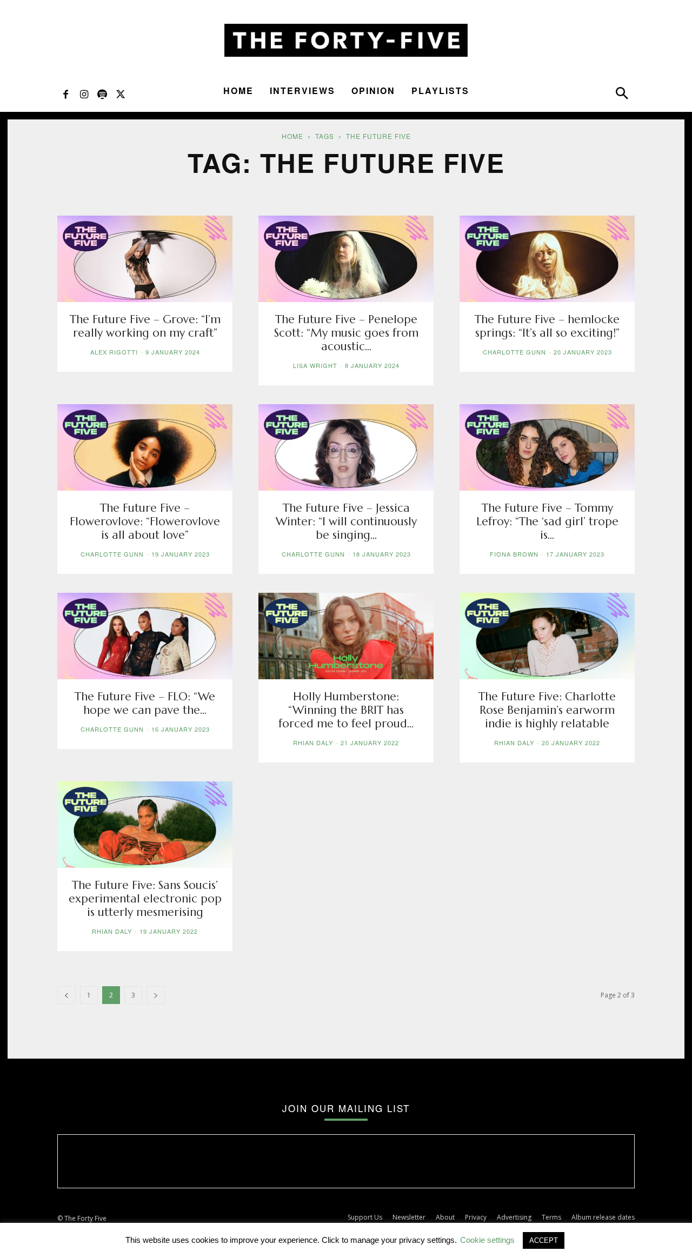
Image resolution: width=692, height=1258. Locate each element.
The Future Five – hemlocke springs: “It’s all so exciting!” (547, 326)
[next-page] (156, 995)
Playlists (440, 90)
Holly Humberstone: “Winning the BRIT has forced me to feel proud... (346, 710)
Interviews (302, 90)
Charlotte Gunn (514, 351)
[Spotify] (102, 93)
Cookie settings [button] (487, 1239)
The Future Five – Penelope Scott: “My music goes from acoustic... (346, 332)
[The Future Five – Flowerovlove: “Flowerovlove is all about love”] (144, 447)
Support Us (365, 1217)
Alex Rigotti (114, 351)
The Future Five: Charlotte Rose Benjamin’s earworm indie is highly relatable (547, 710)
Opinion (373, 90)
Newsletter (408, 1217)
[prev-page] (66, 995)
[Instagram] (84, 93)
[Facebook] (65, 93)
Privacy (476, 1217)
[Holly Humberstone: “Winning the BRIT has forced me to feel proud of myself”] (346, 636)
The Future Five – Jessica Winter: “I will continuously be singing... (346, 521)
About (445, 1217)
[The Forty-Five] (346, 40)
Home (238, 90)
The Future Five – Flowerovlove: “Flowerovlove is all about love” (145, 521)
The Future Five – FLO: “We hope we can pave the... (145, 703)
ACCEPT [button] (543, 1240)
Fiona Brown (514, 554)
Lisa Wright (315, 365)
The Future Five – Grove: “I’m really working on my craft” (145, 326)
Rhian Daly (313, 742)
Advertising (514, 1217)
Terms (551, 1217)
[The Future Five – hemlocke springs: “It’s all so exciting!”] (547, 259)
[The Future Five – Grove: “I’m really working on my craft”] (144, 259)
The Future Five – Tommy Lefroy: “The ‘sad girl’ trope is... (547, 521)
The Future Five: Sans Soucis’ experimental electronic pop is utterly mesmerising (145, 898)
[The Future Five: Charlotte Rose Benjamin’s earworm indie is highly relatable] (547, 636)
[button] (622, 96)
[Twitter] (120, 93)
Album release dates (603, 1217)
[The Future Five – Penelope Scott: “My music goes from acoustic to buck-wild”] (346, 259)
